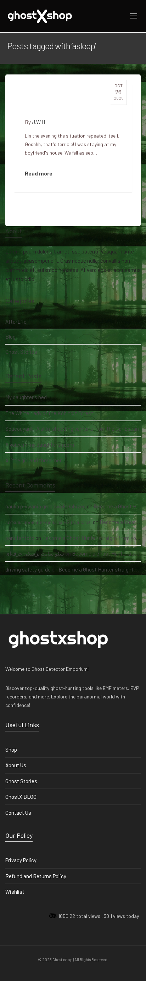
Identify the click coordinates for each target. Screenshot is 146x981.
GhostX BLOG (20, 796)
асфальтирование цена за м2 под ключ (48, 522)
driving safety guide (28, 569)
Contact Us (18, 812)
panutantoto (19, 538)
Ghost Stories (21, 352)
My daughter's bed (26, 397)
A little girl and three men (34, 460)
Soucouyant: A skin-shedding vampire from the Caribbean (72, 428)
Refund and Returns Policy (35, 876)
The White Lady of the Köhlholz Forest (49, 413)
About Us (15, 765)
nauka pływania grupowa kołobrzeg (45, 506)
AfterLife (16, 321)
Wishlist (14, 891)
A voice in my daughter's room (39, 444)
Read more (38, 173)
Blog (10, 336)
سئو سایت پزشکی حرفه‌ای (34, 553)
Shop (11, 749)
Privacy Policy (20, 860)
